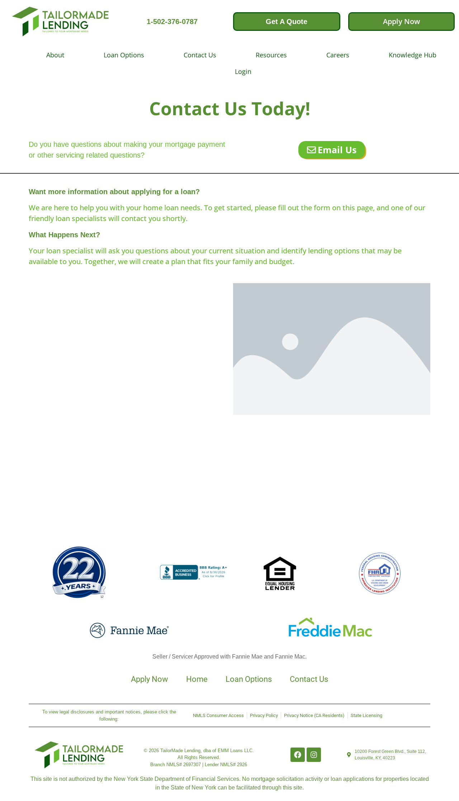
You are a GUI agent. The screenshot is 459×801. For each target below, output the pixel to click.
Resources (271, 55)
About (55, 55)
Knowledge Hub (412, 55)
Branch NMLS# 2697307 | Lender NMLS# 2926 (198, 764)
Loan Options (124, 55)
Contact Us (200, 55)
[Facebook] (297, 755)
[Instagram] (314, 755)
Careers (337, 55)
